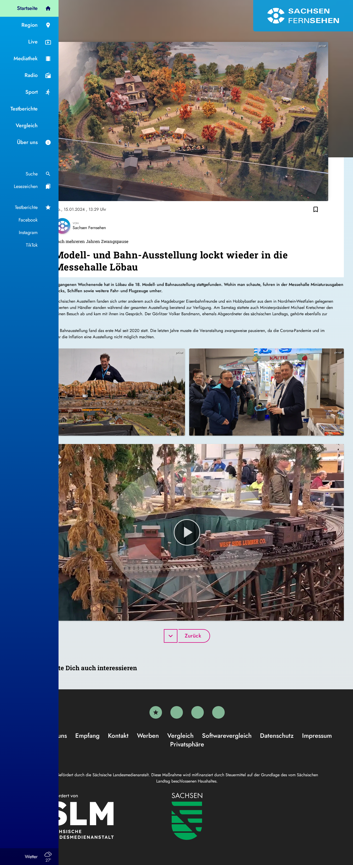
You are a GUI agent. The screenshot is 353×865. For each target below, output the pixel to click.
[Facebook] (176, 712)
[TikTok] (218, 712)
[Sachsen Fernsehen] (303, 15)
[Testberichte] (155, 712)
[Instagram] (197, 712)
